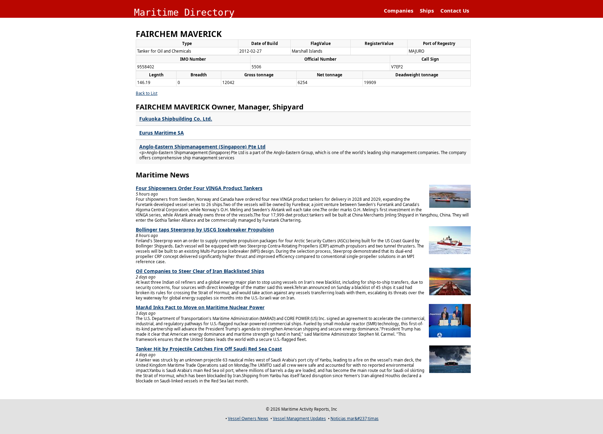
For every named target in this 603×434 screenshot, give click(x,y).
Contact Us (454, 10)
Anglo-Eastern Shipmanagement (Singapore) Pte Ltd (202, 146)
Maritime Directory (184, 12)
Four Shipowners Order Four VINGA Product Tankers (199, 188)
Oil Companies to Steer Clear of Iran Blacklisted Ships (200, 271)
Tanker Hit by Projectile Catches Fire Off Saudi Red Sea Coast (209, 348)
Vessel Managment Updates (299, 418)
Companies (398, 10)
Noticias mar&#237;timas (354, 418)
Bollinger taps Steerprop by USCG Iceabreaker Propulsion (205, 229)
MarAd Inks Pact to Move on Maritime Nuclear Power (200, 307)
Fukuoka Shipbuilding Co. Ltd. (175, 118)
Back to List (146, 93)
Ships (427, 10)
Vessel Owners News (248, 418)
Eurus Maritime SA (161, 132)
